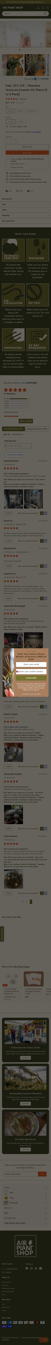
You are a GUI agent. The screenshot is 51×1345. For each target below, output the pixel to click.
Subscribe (31, 678)
